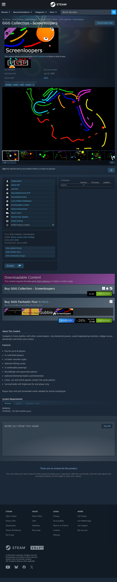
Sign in (5, 169)
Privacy (56, 516)
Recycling (36, 530)
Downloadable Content (48, 19)
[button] (6, 12)
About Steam (11, 516)
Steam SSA (11, 521)
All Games (6, 19)
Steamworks (11, 525)
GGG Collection (31, 19)
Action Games (17, 19)
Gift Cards (10, 535)
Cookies (56, 530)
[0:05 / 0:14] (58, 118)
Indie (22, 85)
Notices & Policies (60, 525)
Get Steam (82, 516)
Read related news (13, 252)
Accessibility (58, 521)
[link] (86, 320)
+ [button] (33, 85)
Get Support (83, 525)
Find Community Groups (15, 256)
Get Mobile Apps (84, 521)
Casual (28, 85)
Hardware (36, 525)
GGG (46, 78)
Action (16, 85)
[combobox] (86, 12)
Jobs (34, 521)
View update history (14, 248)
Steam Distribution (13, 530)
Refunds (56, 535)
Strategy (8, 85)
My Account (82, 530)
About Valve (37, 516)
